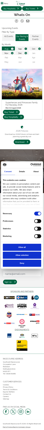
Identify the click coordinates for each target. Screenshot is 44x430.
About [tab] (36, 171)
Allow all (22, 247)
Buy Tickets (30, 8)
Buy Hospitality (10, 8)
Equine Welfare (9, 392)
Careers (6, 396)
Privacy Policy (8, 387)
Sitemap (6, 399)
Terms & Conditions (10, 389)
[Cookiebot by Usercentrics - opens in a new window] (31, 164)
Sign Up (8, 281)
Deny (22, 263)
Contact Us (7, 394)
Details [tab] (22, 171)
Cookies (6, 384)
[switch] (37, 221)
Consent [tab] (8, 171)
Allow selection (22, 255)
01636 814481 (11, 373)
